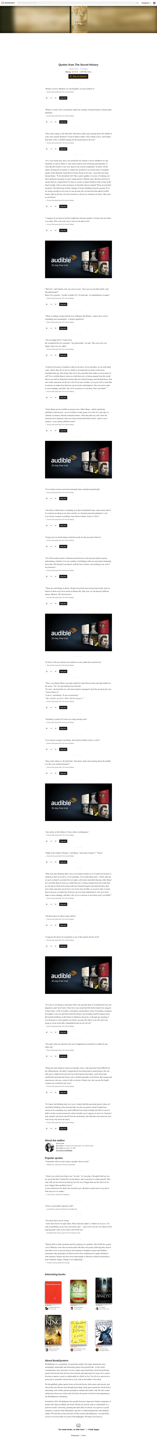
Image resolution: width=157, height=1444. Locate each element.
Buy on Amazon (79, 76)
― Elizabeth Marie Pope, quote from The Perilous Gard (62, 1233)
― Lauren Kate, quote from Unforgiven (57, 1194)
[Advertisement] (78, 49)
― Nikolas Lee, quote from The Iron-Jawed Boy (60, 1164)
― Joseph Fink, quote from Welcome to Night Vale (61, 1209)
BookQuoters (10, 3)
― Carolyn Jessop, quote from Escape (57, 1263)
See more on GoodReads (64, 1150)
